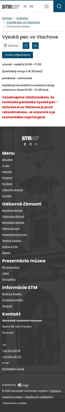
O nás (5, 165)
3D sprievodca (10, 267)
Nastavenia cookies (15, 403)
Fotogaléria (9, 279)
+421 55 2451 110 (11, 351)
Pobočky (22, 18)
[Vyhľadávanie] (59, 6)
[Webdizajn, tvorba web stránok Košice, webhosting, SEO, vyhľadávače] (22, 385)
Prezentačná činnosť (14, 234)
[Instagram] (30, 144)
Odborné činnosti (12, 190)
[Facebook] (25, 144)
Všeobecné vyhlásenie (38, 397)
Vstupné (7, 306)
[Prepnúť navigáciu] (46, 6)
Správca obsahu (12, 294)
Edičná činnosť (11, 228)
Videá (5, 273)
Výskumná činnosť (13, 216)
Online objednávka (17, 55)
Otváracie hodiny (12, 300)
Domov (7, 18)
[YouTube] (36, 144)
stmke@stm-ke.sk (13, 369)
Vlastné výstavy (11, 240)
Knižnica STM (10, 247)
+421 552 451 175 (11, 357)
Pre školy (7, 184)
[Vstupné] (35, 45)
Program (7, 178)
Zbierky (6, 253)
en (31, 6)
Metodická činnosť (13, 222)
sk (25, 6)
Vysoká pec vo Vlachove (23, 22)
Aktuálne (7, 159)
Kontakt (6, 196)
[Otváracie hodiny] (26, 45)
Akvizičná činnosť (12, 210)
